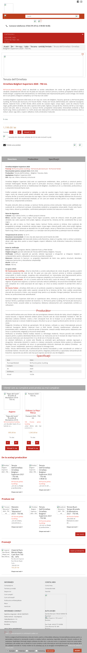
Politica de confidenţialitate (12, 600)
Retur (6, 603)
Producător (33, 159)
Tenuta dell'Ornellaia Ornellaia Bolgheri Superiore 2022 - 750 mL (45, 471)
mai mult (80, 534)
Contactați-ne (12, 40)
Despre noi (10, 38)
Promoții (6, 542)
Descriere (12, 159)
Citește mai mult (16, 492)
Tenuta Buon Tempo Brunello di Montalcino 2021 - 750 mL (73, 510)
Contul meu (49, 585)
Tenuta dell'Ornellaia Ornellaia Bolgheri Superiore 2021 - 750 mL (17, 471)
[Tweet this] (80, 145)
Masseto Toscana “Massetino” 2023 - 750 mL (17, 510)
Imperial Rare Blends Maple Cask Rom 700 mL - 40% (17, 553)
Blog (7, 42)
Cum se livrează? (9, 597)
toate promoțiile (77, 551)
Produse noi (8, 498)
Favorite (47, 591)
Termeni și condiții (10, 588)
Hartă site (7, 606)
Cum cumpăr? (8, 594)
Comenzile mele (50, 588)
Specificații (54, 159)
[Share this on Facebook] (75, 145)
